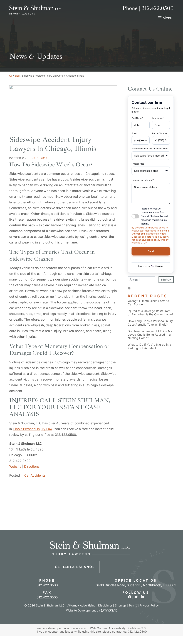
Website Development (81, 610)
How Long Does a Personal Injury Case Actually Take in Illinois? (150, 322)
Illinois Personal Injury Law (32, 429)
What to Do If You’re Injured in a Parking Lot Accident (149, 346)
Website (15, 466)
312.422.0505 (47, 597)
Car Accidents (35, 475)
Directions (31, 466)
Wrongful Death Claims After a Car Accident (148, 302)
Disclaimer (105, 605)
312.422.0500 (137, 631)
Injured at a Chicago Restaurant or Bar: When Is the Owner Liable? (150, 312)
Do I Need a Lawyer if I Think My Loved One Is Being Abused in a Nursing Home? (150, 335)
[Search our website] (143, 279)
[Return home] (10, 75)
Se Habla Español (75, 567)
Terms (133, 605)
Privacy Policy (149, 605)
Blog (17, 75)
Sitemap (120, 605)
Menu (167, 18)
